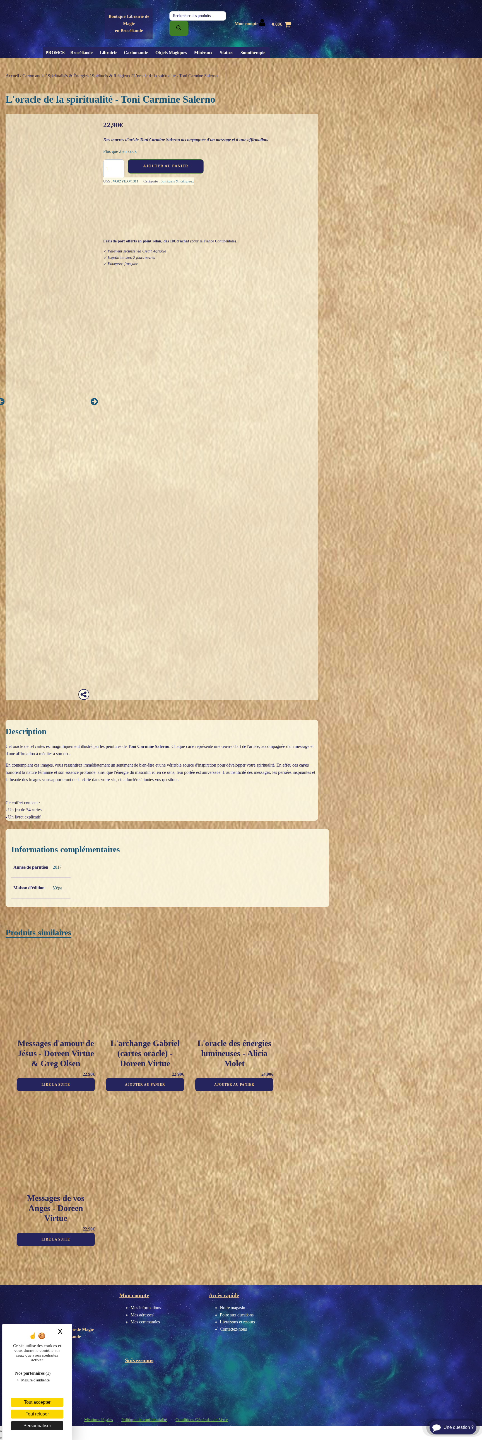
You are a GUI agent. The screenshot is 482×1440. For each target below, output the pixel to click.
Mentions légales (98, 1419)
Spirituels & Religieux (111, 75)
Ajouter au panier (165, 166)
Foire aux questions (237, 1315)
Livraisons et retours (237, 1321)
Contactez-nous (233, 1329)
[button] (94, 401)
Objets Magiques (171, 52)
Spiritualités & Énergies (68, 75)
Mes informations (146, 1307)
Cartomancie (136, 52)
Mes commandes (145, 1321)
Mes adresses (142, 1315)
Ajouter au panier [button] (145, 1085)
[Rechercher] (178, 28)
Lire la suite (56, 1085)
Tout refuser (37, 1414)
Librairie (108, 52)
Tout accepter (37, 1402)
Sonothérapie (252, 52)
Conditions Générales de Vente (201, 1419)
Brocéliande (81, 52)
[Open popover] (83, 694)
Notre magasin (232, 1307)
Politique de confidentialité (144, 1419)
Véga (57, 887)
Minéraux (203, 52)
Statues (226, 52)
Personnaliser (37, 1425)
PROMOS (55, 52)
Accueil (12, 75)
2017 (57, 867)
